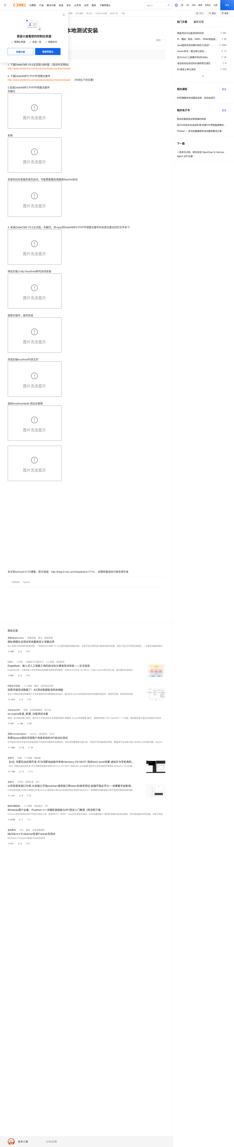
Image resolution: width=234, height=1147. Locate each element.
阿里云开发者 (14, 685)
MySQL (47, 709)
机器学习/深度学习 (35, 661)
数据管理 (48, 637)
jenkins (33, 733)
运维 (25, 709)
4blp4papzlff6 (14, 709)
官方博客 (79, 13)
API (37, 781)
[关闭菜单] (5, 5)
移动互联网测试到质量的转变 (191, 118)
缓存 (36, 685)
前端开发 (29, 781)
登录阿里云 (47, 51)
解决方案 (51, 5)
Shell (52, 733)
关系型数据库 (36, 709)
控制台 (208, 5)
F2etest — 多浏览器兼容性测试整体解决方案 (199, 130)
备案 (200, 5)
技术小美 (23, 1141)
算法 (40, 637)
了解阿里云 (104, 5)
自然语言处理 (47, 685)
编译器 (37, 757)
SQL (22, 829)
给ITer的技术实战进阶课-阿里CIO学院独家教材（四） (201, 124)
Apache (26, 582)
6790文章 (51, 1141)
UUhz (10, 661)
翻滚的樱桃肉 (14, 805)
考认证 (89, 13)
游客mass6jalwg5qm (17, 733)
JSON (20, 781)
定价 (69, 5)
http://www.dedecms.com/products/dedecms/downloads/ (39, 68)
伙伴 (86, 5)
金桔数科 (12, 829)
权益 (61, 5)
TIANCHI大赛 (101, 13)
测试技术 (60, 661)
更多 (224, 89)
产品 (41, 5)
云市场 (77, 5)
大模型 (32, 5)
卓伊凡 (11, 757)
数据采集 (32, 637)
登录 (227, 5)
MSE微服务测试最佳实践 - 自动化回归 (196, 97)
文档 (193, 5)
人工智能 (50, 661)
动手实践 (68, 13)
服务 (94, 5)
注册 (215, 5)
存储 (20, 757)
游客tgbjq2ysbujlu (16, 637)
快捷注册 (20, 51)
